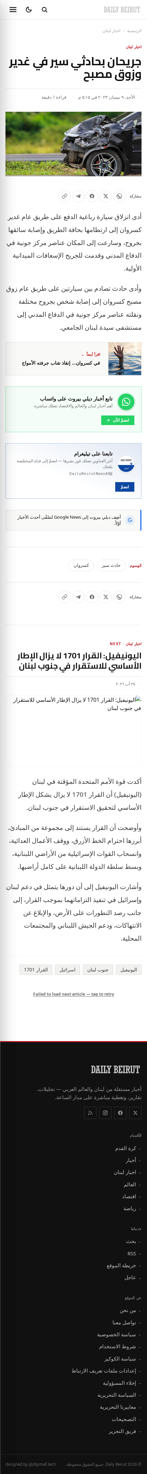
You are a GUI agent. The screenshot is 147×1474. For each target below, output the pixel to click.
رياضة (132, 1208)
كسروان (81, 565)
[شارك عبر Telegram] (78, 196)
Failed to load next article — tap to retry (73, 994)
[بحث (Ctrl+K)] (44, 9)
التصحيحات (127, 1419)
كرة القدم (128, 1148)
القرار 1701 (36, 969)
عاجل (133, 1277)
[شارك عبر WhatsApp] (119, 196)
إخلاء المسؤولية (122, 1382)
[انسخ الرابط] (64, 196)
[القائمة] (13, 9)
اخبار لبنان (111, 30)
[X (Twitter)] (135, 1113)
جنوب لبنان (98, 969)
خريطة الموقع (124, 1265)
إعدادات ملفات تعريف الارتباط (106, 1370)
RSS (135, 1253)
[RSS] (90, 1113)
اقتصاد (132, 1196)
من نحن (131, 1310)
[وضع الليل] (28, 9)
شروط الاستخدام (120, 1346)
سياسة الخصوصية (119, 1334)
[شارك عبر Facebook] (92, 196)
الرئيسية (134, 30)
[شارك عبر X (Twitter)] (105, 196)
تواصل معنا (127, 1322)
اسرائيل (67, 969)
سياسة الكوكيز (123, 1358)
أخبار (134, 1160)
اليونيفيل (128, 969)
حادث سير (111, 565)
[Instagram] (105, 1113)
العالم (133, 1184)
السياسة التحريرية (119, 1394)
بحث (134, 1241)
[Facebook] (120, 1113)
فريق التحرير (125, 1431)
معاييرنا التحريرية (121, 1406)
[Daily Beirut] (122, 9)
